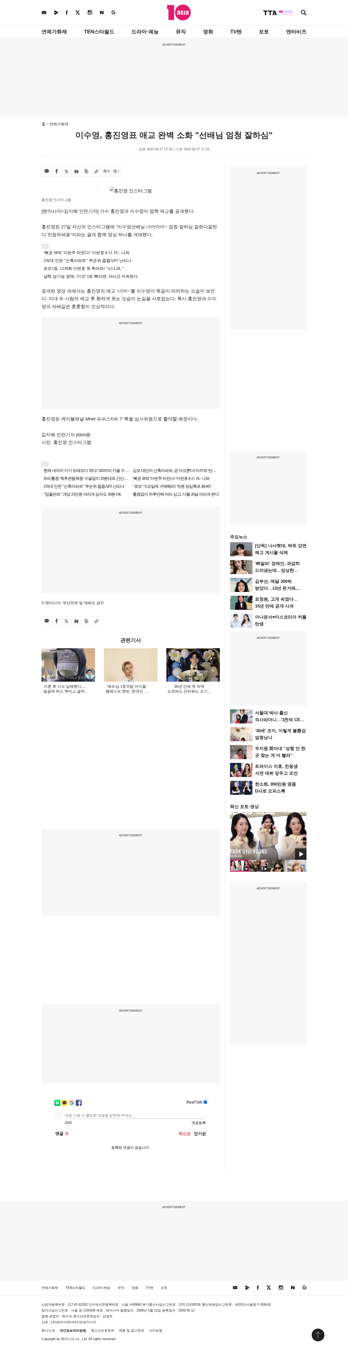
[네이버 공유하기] (76, 172)
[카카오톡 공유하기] (47, 172)
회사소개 (48, 1330)
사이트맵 (155, 1330)
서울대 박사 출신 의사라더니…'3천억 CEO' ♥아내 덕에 (279, 719)
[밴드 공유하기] (86, 172)
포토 (264, 31)
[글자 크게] (106, 172)
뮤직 (181, 31)
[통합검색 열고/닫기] (303, 13)
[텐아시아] (179, 12)
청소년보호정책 (102, 1330)
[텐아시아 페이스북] (67, 12)
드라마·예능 (145, 31)
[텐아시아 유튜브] (44, 12)
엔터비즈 (296, 31)
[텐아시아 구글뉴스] (113, 12)
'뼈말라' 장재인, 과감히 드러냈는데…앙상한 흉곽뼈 (277, 570)
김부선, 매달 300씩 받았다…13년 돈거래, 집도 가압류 (276, 588)
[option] (268, 836)
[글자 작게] (116, 172)
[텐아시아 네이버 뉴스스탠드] (102, 12)
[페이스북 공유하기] (56, 172)
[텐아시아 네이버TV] (56, 12)
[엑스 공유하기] (66, 172)
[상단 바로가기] (318, 1335)
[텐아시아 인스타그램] (90, 12)
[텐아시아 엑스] (77, 12)
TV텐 (236, 31)
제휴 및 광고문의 (131, 1330)
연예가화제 (54, 31)
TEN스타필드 (99, 31)
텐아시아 (67, 1339)
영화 (208, 31)
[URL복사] (96, 172)
